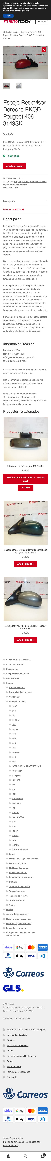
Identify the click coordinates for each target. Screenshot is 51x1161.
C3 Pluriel (16, 803)
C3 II (14, 793)
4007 (14, 738)
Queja (10, 1061)
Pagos (10, 1050)
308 (14, 733)
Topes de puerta (16, 900)
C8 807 (15, 835)
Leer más (25, 487)
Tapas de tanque (17, 891)
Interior (23, 184)
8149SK (14, 187)
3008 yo (16, 719)
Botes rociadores (17, 687)
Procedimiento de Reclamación (22, 1055)
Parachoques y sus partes (21, 877)
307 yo (15, 729)
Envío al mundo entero (17, 1045)
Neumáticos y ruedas (16, 928)
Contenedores (12, 678)
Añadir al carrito (14, 166)
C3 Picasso (17, 798)
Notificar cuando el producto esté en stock (25, 479)
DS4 (14, 840)
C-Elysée (16, 775)
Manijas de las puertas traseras (23, 858)
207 (14, 715)
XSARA (15, 844)
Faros (12, 854)
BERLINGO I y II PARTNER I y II (26, 766)
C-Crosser (17, 770)
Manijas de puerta (17, 863)
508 (14, 757)
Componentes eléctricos (17, 673)
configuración (23, 10)
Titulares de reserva (18, 895)
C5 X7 (15, 831)
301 (14, 724)
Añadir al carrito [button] (25, 563)
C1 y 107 (16, 780)
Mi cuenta (8, 1156)
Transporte (12, 1077)
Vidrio (12, 905)
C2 (13, 784)
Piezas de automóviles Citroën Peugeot (26, 1029)
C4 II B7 (15, 812)
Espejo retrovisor (28, 31)
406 (39, 31)
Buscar (25, 1156)
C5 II (14, 826)
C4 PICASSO (18, 817)
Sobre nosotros (14, 1066)
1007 (14, 706)
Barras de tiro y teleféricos (18, 659)
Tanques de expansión (19, 886)
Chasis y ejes (12, 669)
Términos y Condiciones (18, 1071)
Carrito (39, 1154)
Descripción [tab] (9, 201)
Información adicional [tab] (13, 209)
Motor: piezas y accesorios (18, 918)
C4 (13, 807)
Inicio (8, 31)
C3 (13, 789)
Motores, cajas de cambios (18, 923)
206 (14, 710)
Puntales (13, 881)
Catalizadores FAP (14, 664)
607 (14, 761)
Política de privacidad (17, 1034)
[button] (44, 49)
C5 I (14, 821)
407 (14, 747)
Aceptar (8, 16)
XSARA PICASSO (20, 849)
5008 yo (16, 752)
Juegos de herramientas (17, 914)
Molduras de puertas (18, 868)
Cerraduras (14, 696)
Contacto (11, 1040)
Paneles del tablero (18, 872)
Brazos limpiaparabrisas (20, 692)
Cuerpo (16, 31)
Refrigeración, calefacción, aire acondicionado (20, 934)
